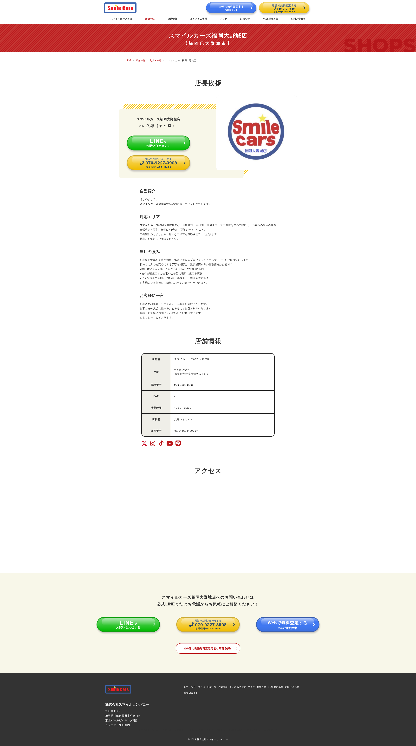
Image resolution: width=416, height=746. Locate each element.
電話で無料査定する (284, 8)
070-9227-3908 (184, 385)
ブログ (251, 686)
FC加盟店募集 (275, 686)
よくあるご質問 (237, 686)
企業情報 (223, 686)
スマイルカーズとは (194, 686)
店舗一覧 (211, 686)
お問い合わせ (292, 686)
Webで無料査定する (231, 8)
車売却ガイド (191, 692)
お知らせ (261, 686)
